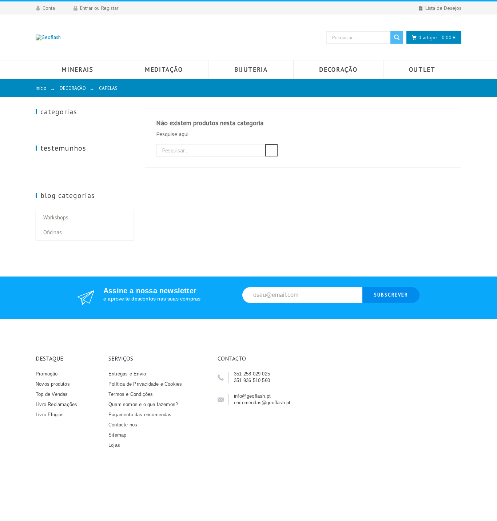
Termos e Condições (130, 394)
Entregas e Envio (127, 374)
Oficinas (52, 232)
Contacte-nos (122, 424)
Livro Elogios (50, 414)
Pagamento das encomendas (140, 414)
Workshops (55, 217)
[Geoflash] (48, 37)
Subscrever (391, 295)
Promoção (47, 374)
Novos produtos (53, 384)
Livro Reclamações (56, 404)
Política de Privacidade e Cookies (145, 384)
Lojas (114, 445)
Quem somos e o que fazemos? (143, 404)
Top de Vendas (52, 394)
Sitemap (117, 435)
